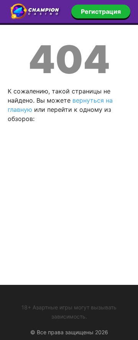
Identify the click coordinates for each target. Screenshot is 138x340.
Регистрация (101, 11)
